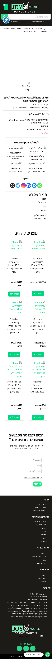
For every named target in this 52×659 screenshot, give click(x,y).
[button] (45, 7)
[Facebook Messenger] (34, 185)
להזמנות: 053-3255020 (10, 22)
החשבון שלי (42, 578)
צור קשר (43, 553)
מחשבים (43, 535)
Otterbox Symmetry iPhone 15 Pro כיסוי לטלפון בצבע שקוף (14, 265)
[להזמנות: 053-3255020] (21, 22)
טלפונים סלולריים (40, 521)
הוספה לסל (37, 293)
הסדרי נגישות (41, 563)
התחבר (44, 575)
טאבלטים (43, 531)
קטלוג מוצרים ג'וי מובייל (36, 28)
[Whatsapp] (39, 185)
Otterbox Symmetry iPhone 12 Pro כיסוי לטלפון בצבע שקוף (37, 265)
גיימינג (44, 528)
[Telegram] (18, 185)
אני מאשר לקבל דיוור (31, 477)
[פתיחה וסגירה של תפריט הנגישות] (6, 20)
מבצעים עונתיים (40, 525)
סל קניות (43, 582)
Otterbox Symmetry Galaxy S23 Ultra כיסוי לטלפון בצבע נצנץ (37, 326)
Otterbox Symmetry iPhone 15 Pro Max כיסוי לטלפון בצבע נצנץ (14, 326)
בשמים (44, 538)
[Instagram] (23, 185)
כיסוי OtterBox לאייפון (21, 107)
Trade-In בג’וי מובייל (39, 511)
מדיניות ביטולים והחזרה (38, 556)
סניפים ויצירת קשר (40, 507)
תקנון (44, 560)
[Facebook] (28, 185)
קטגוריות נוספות (40, 541)
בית (48, 28)
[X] (12, 185)
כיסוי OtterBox (35, 107)
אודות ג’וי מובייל (40, 504)
